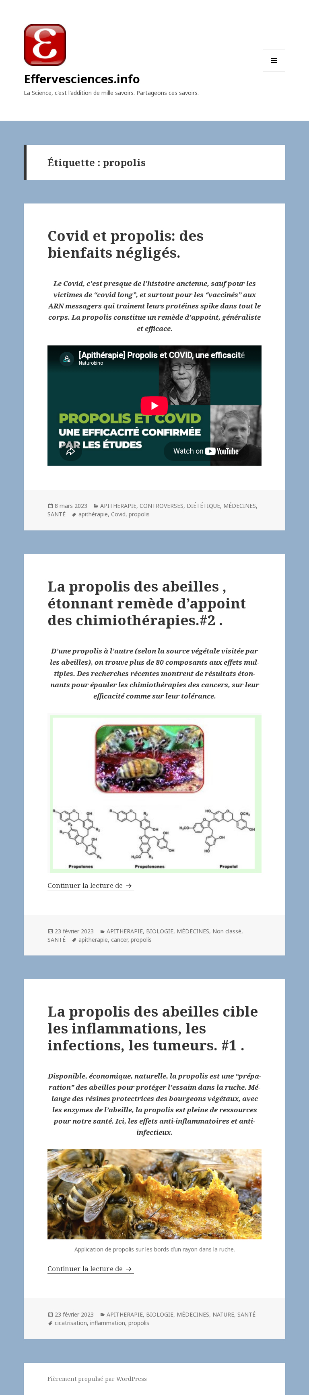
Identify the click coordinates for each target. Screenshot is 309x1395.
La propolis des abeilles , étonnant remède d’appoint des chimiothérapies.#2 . (146, 603)
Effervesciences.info (82, 78)
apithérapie (93, 514)
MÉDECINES (239, 506)
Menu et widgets (274, 71)
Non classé (226, 931)
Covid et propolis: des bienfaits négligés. (125, 244)
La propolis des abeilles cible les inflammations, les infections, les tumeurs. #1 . (152, 1028)
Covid (118, 514)
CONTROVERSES (161, 506)
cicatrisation (71, 1323)
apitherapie (93, 939)
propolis (139, 514)
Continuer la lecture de (90, 885)
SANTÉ (56, 514)
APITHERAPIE (118, 506)
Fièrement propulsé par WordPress (97, 1379)
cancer (119, 939)
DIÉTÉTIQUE (203, 506)
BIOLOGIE (159, 931)
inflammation (107, 1323)
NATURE (223, 1314)
